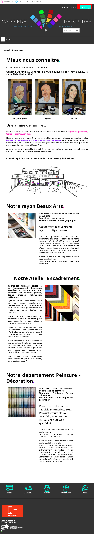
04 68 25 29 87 (8, 2)
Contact (73, 7)
